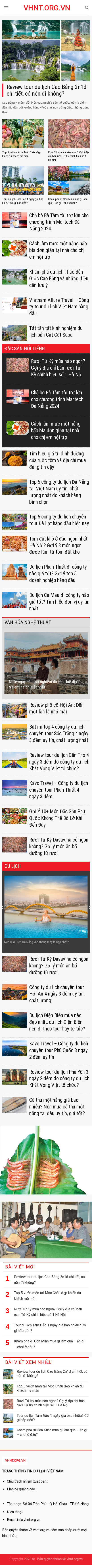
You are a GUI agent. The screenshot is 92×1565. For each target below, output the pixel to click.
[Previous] (2, 663)
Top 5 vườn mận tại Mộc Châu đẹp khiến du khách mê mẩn (47, 1296)
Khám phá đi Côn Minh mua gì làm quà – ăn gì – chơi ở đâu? (49, 1344)
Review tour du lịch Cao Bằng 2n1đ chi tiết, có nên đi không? (49, 1280)
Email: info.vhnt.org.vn (23, 1520)
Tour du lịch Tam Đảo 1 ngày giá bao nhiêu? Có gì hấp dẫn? (50, 1328)
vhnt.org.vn (46, 7)
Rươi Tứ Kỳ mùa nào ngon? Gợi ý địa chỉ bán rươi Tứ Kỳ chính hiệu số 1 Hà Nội (48, 1312)
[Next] (89, 663)
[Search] (87, 7)
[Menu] (6, 7)
